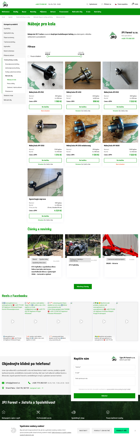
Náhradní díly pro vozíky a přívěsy (43, 17)
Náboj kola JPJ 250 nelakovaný (78, 145)
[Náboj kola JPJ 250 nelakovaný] (83, 129)
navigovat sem (35, 388)
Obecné (35, 259)
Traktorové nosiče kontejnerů (116, 259)
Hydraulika (7, 46)
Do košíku (45, 107)
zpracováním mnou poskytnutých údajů (118, 389)
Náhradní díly (9, 76)
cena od (47, 53)
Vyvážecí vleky (44, 259)
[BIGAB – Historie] (120, 246)
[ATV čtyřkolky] (83, 246)
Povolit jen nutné (102, 430)
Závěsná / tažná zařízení (14, 87)
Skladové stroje (8, 95)
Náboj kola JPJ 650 (111, 92)
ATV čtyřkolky (74, 265)
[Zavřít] (135, 430)
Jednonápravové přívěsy (12, 68)
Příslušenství (9, 91)
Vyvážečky (7, 28)
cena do (81, 53)
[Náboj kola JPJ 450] (83, 75)
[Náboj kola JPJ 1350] (45, 129)
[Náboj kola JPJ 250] (45, 75)
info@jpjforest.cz (13, 383)
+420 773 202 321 (41, 4)
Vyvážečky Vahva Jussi (39, 262)
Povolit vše (121, 430)
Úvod (3, 17)
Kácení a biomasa (9, 51)
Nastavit (83, 430)
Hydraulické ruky (9, 33)
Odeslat (105, 395)
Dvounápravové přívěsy (12, 64)
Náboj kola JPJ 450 (73, 92)
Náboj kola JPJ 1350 (36, 145)
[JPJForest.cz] (5, 4)
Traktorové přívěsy (9, 42)
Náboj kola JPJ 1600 (112, 145)
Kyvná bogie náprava (37, 199)
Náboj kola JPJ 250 (36, 92)
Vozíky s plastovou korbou (13, 72)
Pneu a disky (11, 83)
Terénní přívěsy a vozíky (23, 17)
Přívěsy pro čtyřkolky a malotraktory (76, 260)
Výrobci (10, 17)
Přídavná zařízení (9, 55)
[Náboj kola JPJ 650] (120, 75)
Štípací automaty (9, 37)
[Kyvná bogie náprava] (45, 182)
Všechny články (83, 286)
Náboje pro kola (11, 80)
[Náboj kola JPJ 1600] (120, 129)
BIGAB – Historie (112, 263)
